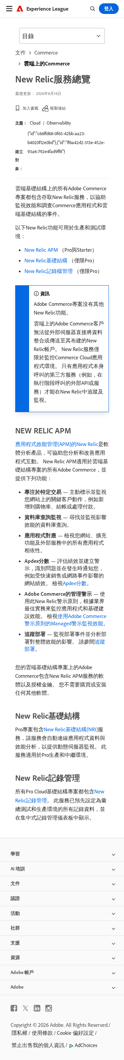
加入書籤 (30, 108)
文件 (20, 52)
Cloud (35, 123)
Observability (59, 123)
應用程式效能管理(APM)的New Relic (56, 444)
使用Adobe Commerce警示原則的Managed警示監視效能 (65, 620)
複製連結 (58, 108)
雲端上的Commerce (47, 63)
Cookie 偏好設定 (75, 1032)
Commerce (46, 52)
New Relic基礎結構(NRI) (71, 729)
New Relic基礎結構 (45, 260)
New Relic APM (41, 249)
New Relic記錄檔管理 (48, 271)
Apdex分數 (75, 583)
